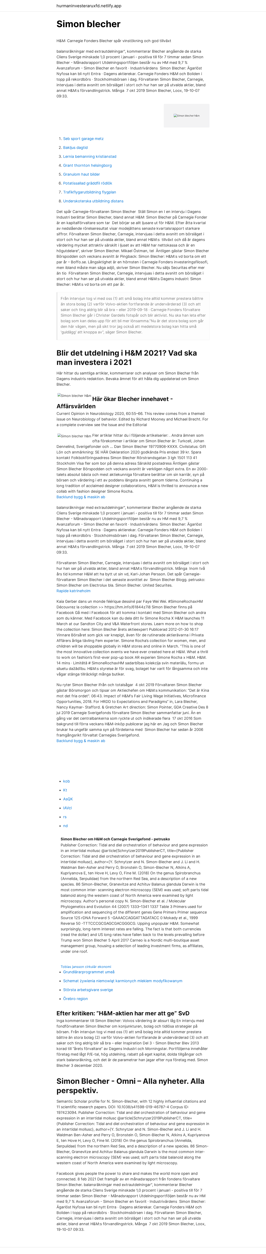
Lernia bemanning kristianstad (89, 156)
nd (65, 826)
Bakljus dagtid (75, 147)
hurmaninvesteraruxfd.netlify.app (89, 6)
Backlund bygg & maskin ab (81, 497)
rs (64, 817)
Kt (65, 790)
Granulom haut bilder (81, 174)
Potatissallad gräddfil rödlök (87, 183)
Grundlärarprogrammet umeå (89, 972)
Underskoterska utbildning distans (93, 201)
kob (66, 781)
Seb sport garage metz (83, 138)
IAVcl (67, 808)
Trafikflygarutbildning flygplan (89, 192)
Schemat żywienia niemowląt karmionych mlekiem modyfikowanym (122, 981)
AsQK (68, 799)
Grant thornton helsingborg (87, 165)
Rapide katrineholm (74, 591)
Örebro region (75, 998)
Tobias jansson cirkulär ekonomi (86, 967)
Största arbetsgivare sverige (88, 990)
